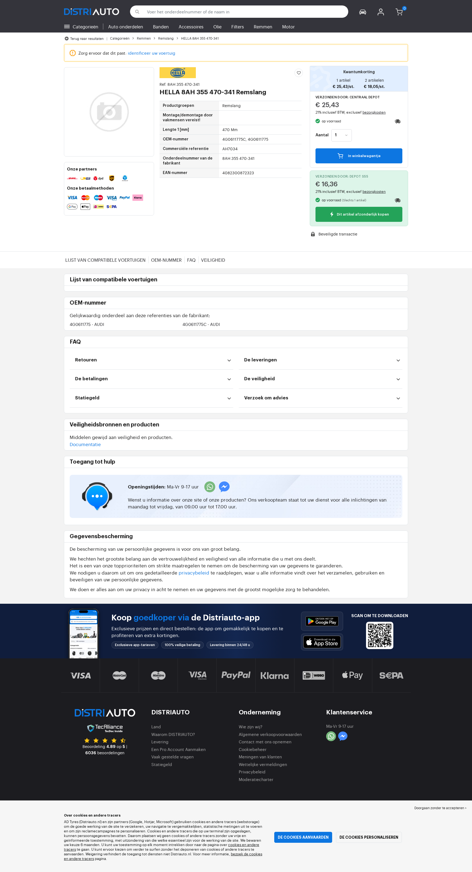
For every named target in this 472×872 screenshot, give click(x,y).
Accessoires (191, 26)
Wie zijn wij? (250, 726)
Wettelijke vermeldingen (263, 764)
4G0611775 (87, 324)
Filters (237, 26)
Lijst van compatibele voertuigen (105, 260)
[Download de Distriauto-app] (322, 621)
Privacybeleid (252, 771)
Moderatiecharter (256, 779)
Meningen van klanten (260, 756)
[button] (363, 11)
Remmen (263, 26)
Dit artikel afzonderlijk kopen (362, 214)
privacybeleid (194, 572)
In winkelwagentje (363, 156)
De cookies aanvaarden (303, 837)
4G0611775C (201, 324)
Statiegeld (161, 764)
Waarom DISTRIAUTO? (173, 734)
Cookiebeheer (253, 749)
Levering (160, 741)
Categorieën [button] (85, 26)
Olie (217, 26)
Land (156, 726)
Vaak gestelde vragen (172, 756)
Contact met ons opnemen (265, 741)
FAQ (191, 260)
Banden (161, 26)
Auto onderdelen (125, 26)
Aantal (322, 135)
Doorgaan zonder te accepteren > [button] (440, 808)
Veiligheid (213, 260)
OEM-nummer (166, 260)
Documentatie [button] (85, 444)
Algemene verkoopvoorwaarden (270, 734)
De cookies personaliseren (369, 837)
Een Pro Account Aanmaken (178, 749)
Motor (288, 26)
